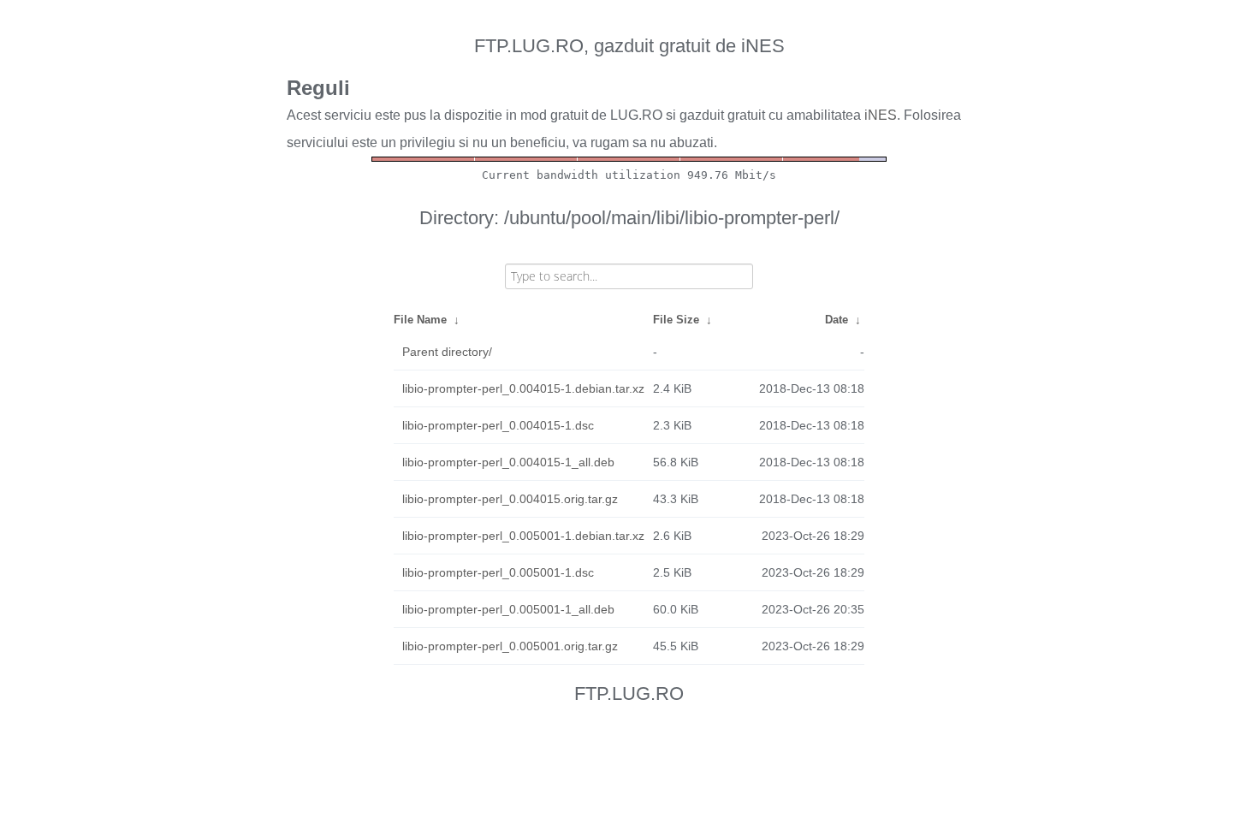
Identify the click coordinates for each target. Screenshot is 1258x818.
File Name (420, 319)
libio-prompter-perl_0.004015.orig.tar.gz (510, 499)
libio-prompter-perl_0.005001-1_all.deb (508, 609)
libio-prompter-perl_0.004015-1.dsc (498, 425)
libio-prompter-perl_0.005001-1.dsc (498, 572)
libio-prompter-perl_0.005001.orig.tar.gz (510, 646)
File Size (676, 319)
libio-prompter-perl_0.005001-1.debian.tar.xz (523, 535)
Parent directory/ (447, 352)
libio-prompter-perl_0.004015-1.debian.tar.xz (523, 388)
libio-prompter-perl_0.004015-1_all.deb (508, 462)
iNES (880, 115)
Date (836, 319)
